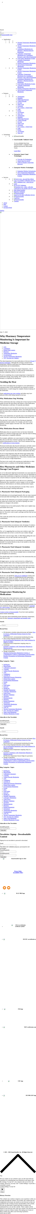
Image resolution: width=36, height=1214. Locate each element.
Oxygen (19, 103)
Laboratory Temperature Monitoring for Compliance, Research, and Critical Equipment (26, 55)
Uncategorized (7, 355)
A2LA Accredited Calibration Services (24, 180)
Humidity (20, 98)
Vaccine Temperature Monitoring (12, 356)
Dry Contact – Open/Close (24, 107)
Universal (20, 106)
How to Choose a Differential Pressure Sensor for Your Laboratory (19, 633)
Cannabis (6, 669)
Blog (4, 204)
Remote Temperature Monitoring (26, 63)
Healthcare (6, 688)
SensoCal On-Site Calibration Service (24, 195)
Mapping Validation (19, 191)
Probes (19, 111)
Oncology (6, 696)
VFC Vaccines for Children (11, 358)
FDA (4, 683)
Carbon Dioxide (21, 101)
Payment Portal (7, 207)
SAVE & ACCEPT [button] (5, 1213)
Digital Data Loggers (9, 350)
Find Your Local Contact (6, 884)
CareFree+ (17, 198)
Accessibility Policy (18, 872)
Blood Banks (7, 666)
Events (5, 682)
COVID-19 (6, 675)
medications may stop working (11, 393)
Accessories (20, 112)
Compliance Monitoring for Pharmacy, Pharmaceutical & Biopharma (25, 50)
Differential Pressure (23, 99)
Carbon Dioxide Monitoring (11, 671)
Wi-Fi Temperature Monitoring (25, 172)
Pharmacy (6, 351)
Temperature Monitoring (10, 353)
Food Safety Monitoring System (26, 58)
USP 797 (5, 707)
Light (18, 109)
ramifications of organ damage (11, 443)
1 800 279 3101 (22, 876)
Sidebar (2, 210)
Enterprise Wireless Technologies (26, 171)
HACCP (5, 687)
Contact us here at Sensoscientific (9, 612)
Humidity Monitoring (9, 690)
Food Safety (6, 685)
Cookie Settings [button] (4, 1186)
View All (19, 114)
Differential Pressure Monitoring (12, 677)
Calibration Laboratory (9, 668)
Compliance (6, 348)
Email (4, 720)
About (5, 203)
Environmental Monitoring (10, 680)
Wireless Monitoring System (11, 714)
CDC (4, 347)
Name (4, 850)
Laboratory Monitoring (9, 691)
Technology (6, 702)
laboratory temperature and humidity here (19, 618)
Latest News (6, 693)
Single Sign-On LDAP (23, 161)
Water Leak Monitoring (9, 712)
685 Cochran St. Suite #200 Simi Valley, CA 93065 (6, 878)
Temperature (20, 96)
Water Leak (20, 104)
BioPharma (6, 664)
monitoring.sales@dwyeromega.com (21, 878)
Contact (5, 206)
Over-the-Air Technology (24, 159)
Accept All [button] (12, 1186)
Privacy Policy (18, 871)
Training (16, 201)
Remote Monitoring (8, 701)
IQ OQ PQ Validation (20, 185)
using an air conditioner (20, 575)
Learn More (17, 151)
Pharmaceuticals (7, 698)
